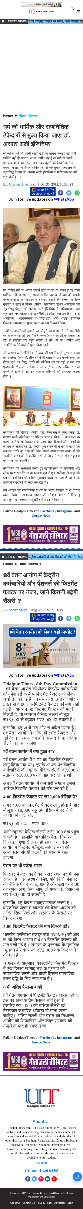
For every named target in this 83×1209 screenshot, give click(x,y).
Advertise (60, 1202)
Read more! (41, 1162)
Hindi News (28, 115)
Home (8, 115)
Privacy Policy (44, 1202)
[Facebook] (27, 1179)
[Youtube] (54, 1179)
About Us (41, 1121)
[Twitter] (34, 1179)
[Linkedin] (47, 1179)
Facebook (47, 511)
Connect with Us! (41, 1170)
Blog (70, 1202)
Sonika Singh (18, 610)
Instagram (64, 511)
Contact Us (28, 1202)
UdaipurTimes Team (22, 184)
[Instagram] (41, 1179)
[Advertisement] (41, 69)
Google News (41, 515)
